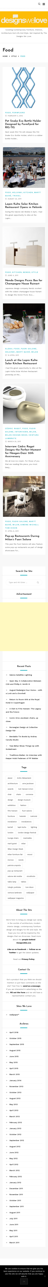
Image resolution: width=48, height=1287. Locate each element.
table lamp (12, 882)
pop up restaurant (15, 871)
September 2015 (16, 1044)
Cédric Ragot (13, 428)
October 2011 (15, 1200)
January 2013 (15, 1128)
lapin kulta (22, 827)
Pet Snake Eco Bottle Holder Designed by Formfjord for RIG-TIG (23, 124)
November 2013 (16, 1086)
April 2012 (13, 1164)
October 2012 (15, 1134)
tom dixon (29, 887)
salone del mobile (15, 876)
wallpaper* (14, 1015)
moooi (29, 854)
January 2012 (15, 1182)
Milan (34, 352)
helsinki (23, 816)
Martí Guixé (23, 352)
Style (35, 272)
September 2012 (16, 1140)
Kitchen (28, 192)
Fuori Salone (29, 349)
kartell (10, 827)
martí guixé (12, 844)
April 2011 (13, 1236)
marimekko (27, 838)
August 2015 (14, 1050)
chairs (18, 794)
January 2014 (15, 1080)
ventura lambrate (15, 893)
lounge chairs (13, 838)
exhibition (12, 805)
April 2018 (13, 1032)
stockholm (31, 876)
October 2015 (15, 1038)
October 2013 (15, 1092)
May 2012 (13, 1158)
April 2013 (13, 1110)
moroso (11, 860)
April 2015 (13, 1068)
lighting (34, 827)
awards (10, 789)
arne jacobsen (28, 783)
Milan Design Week (16, 435)
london (10, 833)
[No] (45, 1276)
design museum (24, 800)
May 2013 (13, 1104)
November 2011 (16, 1194)
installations (26, 822)
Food (8, 113)
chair (10, 794)
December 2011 (16, 1188)
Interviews (21, 432)
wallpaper (30, 893)
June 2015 (13, 1056)
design (10, 800)
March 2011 (14, 1243)
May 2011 (13, 1230)
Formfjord (18, 113)
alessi (10, 778)
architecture (13, 783)
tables (23, 882)
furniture (11, 816)
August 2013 (14, 1098)
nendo (21, 860)
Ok (24, 1281)
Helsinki (17, 192)
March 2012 (14, 1170)
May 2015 (13, 1062)
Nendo (26, 272)
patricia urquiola (14, 865)
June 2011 (13, 1224)
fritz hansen (12, 811)
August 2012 (14, 1146)
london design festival (27, 833)
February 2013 (15, 1122)
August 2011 (14, 1212)
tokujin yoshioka (14, 887)
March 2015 (14, 1074)
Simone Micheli (29, 525)
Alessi (9, 349)
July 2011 (13, 1218)
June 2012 (13, 1152)
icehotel (33, 816)
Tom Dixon (11, 528)
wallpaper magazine (16, 898)
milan (23, 844)
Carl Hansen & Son (25, 789)
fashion (23, 805)
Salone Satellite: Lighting (20, 675)
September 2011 (16, 1206)
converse (29, 794)
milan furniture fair (15, 854)
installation (12, 822)
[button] (39, 4)
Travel (17, 196)
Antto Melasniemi (24, 778)
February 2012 (15, 1176)
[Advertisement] (24, 626)
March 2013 (14, 1116)
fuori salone (27, 811)
